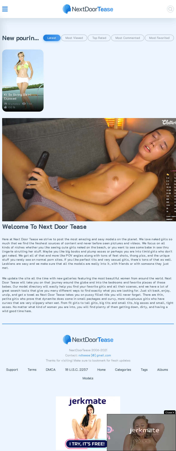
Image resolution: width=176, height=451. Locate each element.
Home (101, 369)
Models (88, 378)
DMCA (51, 369)
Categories (123, 369)
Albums (162, 369)
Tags (144, 369)
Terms (31, 369)
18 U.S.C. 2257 (76, 369)
